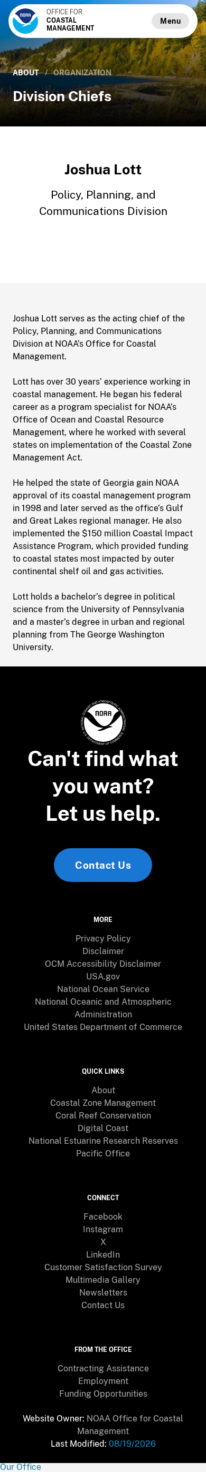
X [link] (103, 1242)
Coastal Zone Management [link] (103, 1103)
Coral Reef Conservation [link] (103, 1116)
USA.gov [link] (103, 976)
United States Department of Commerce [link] (103, 1027)
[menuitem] (103, 939)
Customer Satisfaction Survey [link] (103, 1267)
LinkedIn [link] (103, 1255)
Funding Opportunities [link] (103, 1394)
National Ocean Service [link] (103, 989)
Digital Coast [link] (103, 1128)
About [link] (26, 72)
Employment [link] (103, 1381)
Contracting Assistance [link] (103, 1368)
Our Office (20, 1467)
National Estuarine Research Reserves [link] (103, 1141)
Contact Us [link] (103, 865)
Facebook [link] (103, 1217)
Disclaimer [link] (103, 951)
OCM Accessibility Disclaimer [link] (103, 964)
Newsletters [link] (103, 1293)
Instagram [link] (103, 1229)
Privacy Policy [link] (103, 939)
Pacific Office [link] (103, 1154)
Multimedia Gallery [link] (103, 1280)
